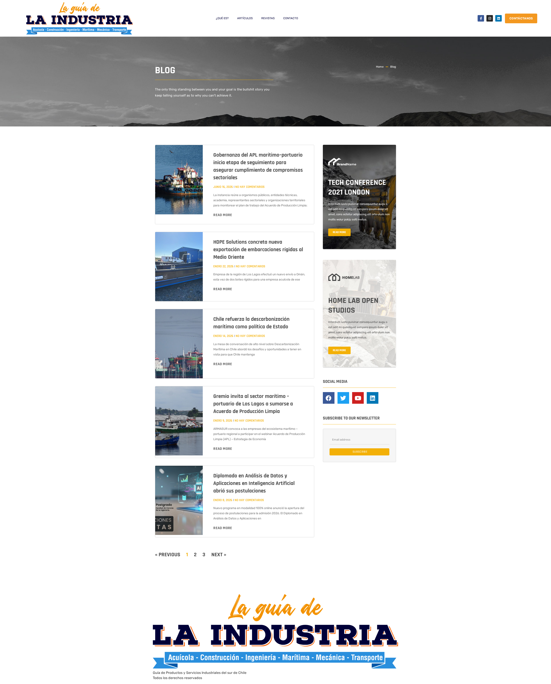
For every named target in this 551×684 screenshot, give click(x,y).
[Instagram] (489, 18)
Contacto (290, 18)
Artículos (245, 18)
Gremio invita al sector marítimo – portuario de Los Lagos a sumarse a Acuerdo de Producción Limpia (253, 404)
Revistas (268, 18)
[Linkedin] (498, 18)
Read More (222, 214)
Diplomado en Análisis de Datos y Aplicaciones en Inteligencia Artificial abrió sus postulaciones (254, 483)
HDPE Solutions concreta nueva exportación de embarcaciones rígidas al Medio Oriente (258, 250)
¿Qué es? (222, 18)
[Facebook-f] (481, 18)
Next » (218, 554)
